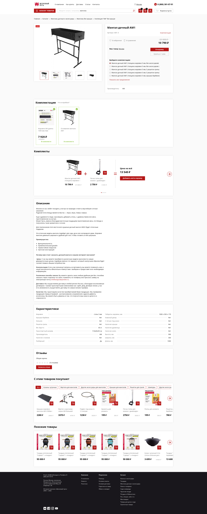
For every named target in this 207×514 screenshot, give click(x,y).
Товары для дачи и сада (128, 502)
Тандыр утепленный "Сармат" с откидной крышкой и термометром (130, 456)
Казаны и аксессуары (127, 479)
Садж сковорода (125, 489)
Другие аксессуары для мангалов (93, 387)
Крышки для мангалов (118, 387)
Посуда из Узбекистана (127, 494)
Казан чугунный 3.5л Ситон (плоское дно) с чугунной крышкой (152, 455)
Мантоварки (124, 499)
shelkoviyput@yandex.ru (60, 280)
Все (38, 387)
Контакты (96, 4)
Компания (84, 475)
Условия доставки (104, 484)
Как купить (70, 4)
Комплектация (165, 33)
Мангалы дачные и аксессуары (130, 484)
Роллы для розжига (152, 409)
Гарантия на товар (105, 486)
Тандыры (123, 481)
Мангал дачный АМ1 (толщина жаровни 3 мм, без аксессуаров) (72, 180)
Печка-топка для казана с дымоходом (97, 179)
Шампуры (151, 387)
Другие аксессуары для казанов (171, 387)
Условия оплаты (104, 481)
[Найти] (134, 11)
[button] (101, 192)
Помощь (101, 479)
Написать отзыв (44, 367)
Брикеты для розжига (106, 410)
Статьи (87, 4)
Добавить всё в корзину (132, 178)
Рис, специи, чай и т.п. (127, 497)
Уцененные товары (126, 504)
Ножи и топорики (126, 486)
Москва (139, 4)
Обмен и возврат (104, 489)
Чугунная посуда (125, 491)
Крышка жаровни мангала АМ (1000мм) (45, 410)
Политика (84, 484)
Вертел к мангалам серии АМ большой (65, 410)
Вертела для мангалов (68, 387)
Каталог (123, 475)
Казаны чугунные (50, 387)
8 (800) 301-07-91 (165, 4)
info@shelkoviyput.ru (53, 475)
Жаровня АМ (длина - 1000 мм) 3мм (46, 130)
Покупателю (103, 475)
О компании (59, 4)
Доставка (79, 4)
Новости (84, 481)
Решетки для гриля (137, 387)
